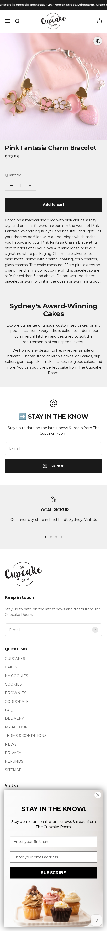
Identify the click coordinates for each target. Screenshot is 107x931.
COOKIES (13, 684)
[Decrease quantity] (11, 185)
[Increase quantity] (30, 185)
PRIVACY (13, 753)
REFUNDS (14, 761)
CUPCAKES (15, 659)
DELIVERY (14, 718)
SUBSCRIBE (53, 872)
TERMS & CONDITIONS (26, 735)
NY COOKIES (16, 676)
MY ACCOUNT (17, 727)
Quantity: (13, 175)
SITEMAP (13, 770)
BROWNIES (15, 693)
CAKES (11, 667)
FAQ (9, 710)
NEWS (11, 744)
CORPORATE (17, 701)
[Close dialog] (97, 795)
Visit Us (90, 519)
